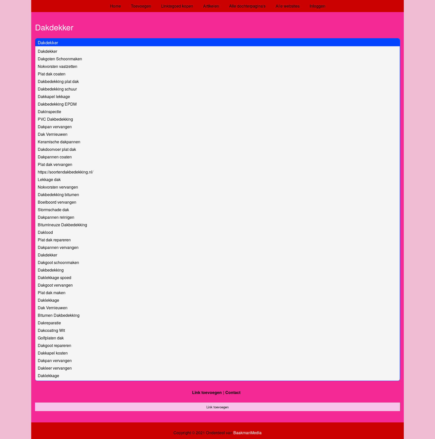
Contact (232, 392)
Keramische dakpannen (59, 142)
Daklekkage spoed (54, 277)
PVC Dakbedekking (55, 119)
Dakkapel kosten (53, 353)
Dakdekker (48, 42)
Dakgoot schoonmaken (58, 262)
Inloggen (317, 6)
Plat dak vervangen (55, 164)
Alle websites (288, 6)
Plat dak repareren (54, 240)
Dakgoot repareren (54, 345)
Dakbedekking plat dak (58, 81)
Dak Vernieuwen (52, 134)
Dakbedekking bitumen (58, 194)
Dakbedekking (51, 270)
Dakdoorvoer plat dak (57, 149)
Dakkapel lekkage (54, 96)
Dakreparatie (49, 323)
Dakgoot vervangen (55, 285)
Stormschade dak (53, 209)
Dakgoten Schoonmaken (60, 59)
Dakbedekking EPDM (57, 104)
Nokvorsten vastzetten (57, 66)
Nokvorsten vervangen (58, 187)
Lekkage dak (49, 179)
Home (115, 6)
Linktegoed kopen (177, 6)
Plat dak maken (51, 292)
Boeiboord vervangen (57, 202)
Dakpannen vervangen (58, 247)
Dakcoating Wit (51, 330)
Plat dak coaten (51, 74)
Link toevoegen (207, 392)
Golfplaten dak (51, 338)
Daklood (45, 232)
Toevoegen (141, 6)
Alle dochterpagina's (247, 6)
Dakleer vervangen (55, 368)
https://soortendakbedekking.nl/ (65, 172)
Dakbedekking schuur (57, 89)
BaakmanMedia (247, 432)
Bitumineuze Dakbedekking (62, 225)
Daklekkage (48, 300)
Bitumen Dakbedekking (59, 315)
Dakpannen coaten (55, 157)
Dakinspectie (49, 111)
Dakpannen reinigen (56, 217)
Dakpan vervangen (55, 126)
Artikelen (211, 6)
